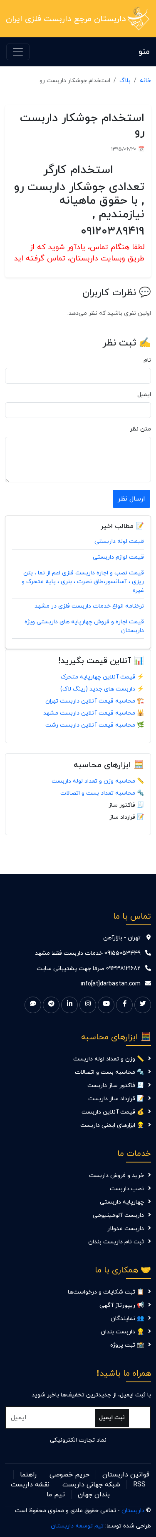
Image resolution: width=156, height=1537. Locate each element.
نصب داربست (127, 1189)
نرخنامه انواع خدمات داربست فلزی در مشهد (89, 606)
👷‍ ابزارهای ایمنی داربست (112, 1125)
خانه (145, 81)
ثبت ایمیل (112, 1418)
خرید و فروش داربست (116, 1176)
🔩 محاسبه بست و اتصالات (109, 1072)
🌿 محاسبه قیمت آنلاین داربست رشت (94, 725)
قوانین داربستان (125, 1474)
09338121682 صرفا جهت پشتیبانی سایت (89, 969)
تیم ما (56, 1494)
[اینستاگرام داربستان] (87, 1005)
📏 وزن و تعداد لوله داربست (108, 1059)
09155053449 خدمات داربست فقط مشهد (88, 953)
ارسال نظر (131, 498)
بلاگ (125, 81)
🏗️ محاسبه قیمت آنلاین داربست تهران (94, 701)
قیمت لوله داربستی (119, 541)
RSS (139, 1484)
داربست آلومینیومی (118, 1215)
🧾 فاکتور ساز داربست (115, 1086)
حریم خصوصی (69, 1474)
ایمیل (144, 395)
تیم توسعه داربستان (77, 1526)
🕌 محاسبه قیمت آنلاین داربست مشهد (93, 713)
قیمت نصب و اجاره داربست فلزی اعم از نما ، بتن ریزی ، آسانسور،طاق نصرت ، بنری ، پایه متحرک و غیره (83, 581)
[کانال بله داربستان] (33, 1005)
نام (147, 360)
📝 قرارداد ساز (126, 817)
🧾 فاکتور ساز (126, 805)
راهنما (28, 1474)
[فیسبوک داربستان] (124, 1005)
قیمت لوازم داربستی (118, 557)
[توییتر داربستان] (142, 1005)
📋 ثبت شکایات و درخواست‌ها (106, 1292)
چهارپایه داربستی (122, 1202)
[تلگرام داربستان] (51, 1005)
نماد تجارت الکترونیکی (78, 1440)
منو (144, 52)
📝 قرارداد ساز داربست (116, 1099)
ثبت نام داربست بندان (116, 1242)
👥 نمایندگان (127, 1319)
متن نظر (140, 429)
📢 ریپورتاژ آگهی (121, 1305)
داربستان (132, 1511)
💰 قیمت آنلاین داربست (113, 1112)
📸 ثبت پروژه (127, 1345)
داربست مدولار (125, 1229)
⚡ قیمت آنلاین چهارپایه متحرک (102, 677)
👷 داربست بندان (122, 1332)
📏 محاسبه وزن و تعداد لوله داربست (98, 781)
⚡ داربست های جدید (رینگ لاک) (102, 689)
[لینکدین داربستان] (69, 1005)
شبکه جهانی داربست (91, 1484)
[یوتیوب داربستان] (106, 1005)
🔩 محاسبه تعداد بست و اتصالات (102, 793)
